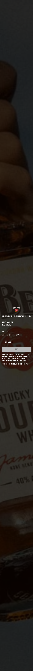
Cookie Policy (22, 360)
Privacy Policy (12, 360)
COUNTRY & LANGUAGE (7, 322)
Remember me (9, 342)
